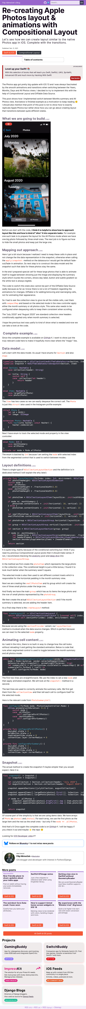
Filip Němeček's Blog (11, 3)
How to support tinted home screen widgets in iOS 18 (42, 905)
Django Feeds (28, 997)
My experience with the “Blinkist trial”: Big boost (70, 904)
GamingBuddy (15, 947)
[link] (47, 119)
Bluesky (24, 843)
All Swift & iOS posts (43, 933)
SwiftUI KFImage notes (42, 874)
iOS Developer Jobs (23, 836)
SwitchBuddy (57, 947)
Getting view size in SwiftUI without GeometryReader (68, 876)
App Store (9, 959)
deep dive (54, 556)
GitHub (47, 337)
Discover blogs (11, 1000)
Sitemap (57, 1007)
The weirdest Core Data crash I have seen (14, 904)
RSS (28, 1007)
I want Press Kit (11, 980)
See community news (55, 980)
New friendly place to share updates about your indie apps (13, 878)
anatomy (36, 556)
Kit (13, 969)
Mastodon (36, 856)
